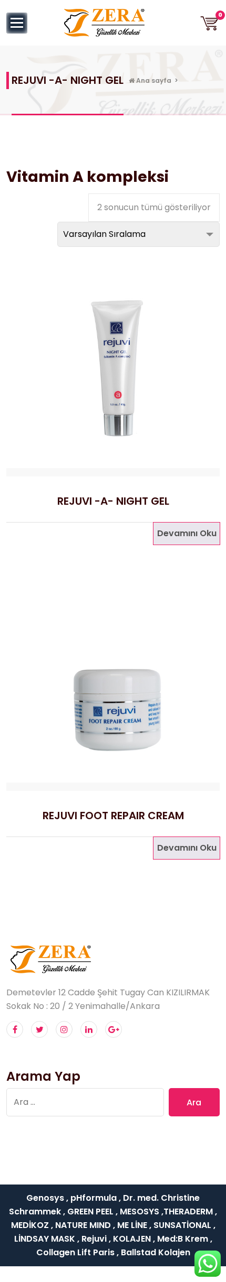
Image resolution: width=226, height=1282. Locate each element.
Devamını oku (187, 533)
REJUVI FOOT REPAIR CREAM (113, 815)
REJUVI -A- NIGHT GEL (113, 501)
